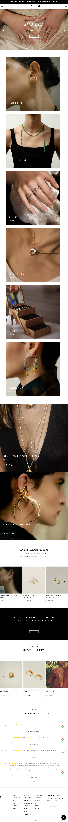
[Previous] (3, 30)
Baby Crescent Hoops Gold (31, 690)
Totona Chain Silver (52, 690)
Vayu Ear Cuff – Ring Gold (8, 690)
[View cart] (66, 6)
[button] (2, 6)
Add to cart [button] (4, 601)
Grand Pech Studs (28, 595)
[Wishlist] (63, 6)
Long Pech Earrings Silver (8, 595)
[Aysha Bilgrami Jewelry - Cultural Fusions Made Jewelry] (34, 6)
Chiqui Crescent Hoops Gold (55, 595)
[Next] (64, 30)
